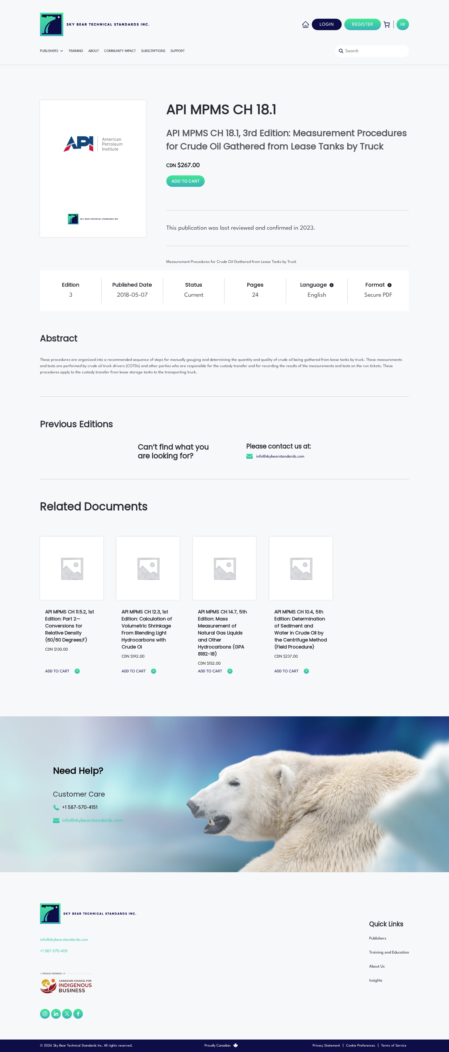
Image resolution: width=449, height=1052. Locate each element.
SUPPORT (177, 51)
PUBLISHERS (49, 51)
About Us (377, 967)
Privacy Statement (326, 1045)
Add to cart (185, 181)
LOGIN (327, 24)
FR (402, 25)
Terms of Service (393, 1045)
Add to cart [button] (57, 671)
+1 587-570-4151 (79, 807)
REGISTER (362, 24)
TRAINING (76, 51)
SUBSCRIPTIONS (153, 51)
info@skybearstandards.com (280, 457)
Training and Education (389, 953)
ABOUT (93, 51)
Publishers (377, 939)
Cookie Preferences (360, 1045)
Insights (375, 981)
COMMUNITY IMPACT (120, 51)
